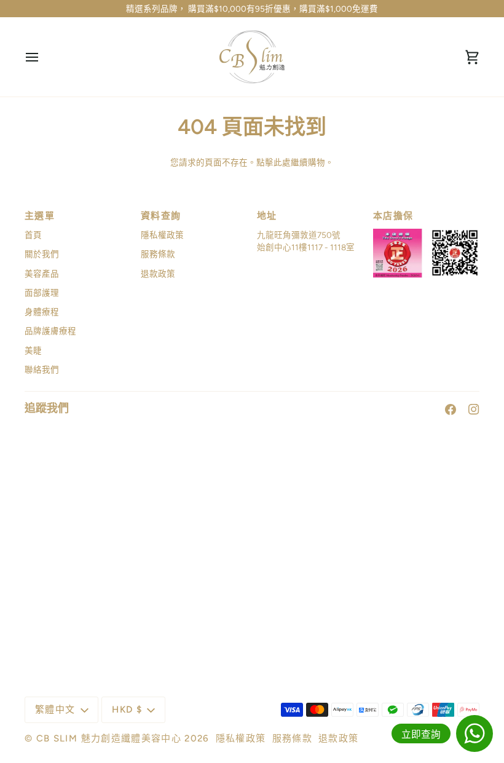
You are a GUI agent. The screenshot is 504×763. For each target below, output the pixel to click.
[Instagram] (473, 409)
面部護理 (42, 293)
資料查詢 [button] (161, 215)
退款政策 (158, 274)
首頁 (33, 235)
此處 (282, 162)
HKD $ (127, 709)
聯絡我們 (42, 369)
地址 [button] (267, 215)
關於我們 (42, 254)
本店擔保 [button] (393, 215)
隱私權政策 (162, 235)
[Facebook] (450, 409)
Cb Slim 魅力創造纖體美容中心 (108, 738)
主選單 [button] (40, 215)
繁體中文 (55, 709)
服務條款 (158, 254)
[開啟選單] (43, 57)
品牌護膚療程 (50, 331)
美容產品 (42, 274)
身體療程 (42, 312)
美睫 (33, 350)
